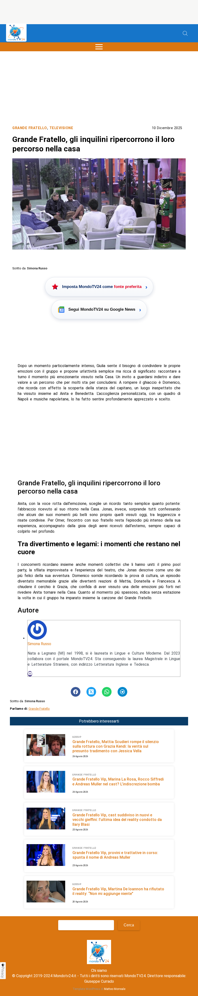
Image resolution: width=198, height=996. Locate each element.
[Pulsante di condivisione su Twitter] (91, 692)
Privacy (2, 972)
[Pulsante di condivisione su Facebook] (75, 692)
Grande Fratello (29, 128)
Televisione (61, 128)
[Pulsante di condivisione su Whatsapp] (107, 692)
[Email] (30, 674)
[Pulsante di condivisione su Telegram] (122, 692)
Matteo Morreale (114, 989)
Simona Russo (39, 644)
